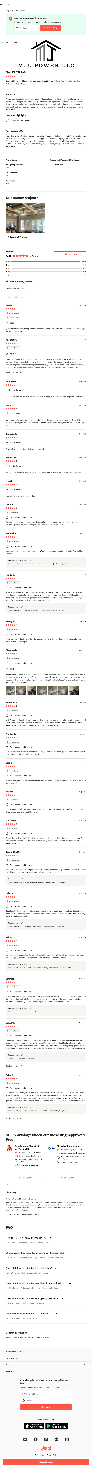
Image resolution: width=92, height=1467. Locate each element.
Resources (10, 1365)
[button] (25, 223)
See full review (12, 372)
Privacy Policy (52, 1455)
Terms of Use (40, 1455)
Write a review (70, 254)
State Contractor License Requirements (21, 1199)
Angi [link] (7, 11)
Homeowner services (13, 1351)
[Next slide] (13, 1185)
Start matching (50, 28)
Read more (10, 109)
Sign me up (46, 1407)
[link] (25, 1156)
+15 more (30, 84)
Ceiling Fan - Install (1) (15, 288)
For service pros (12, 1358)
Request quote (25, 1177)
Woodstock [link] (20, 11)
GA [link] (13, 11)
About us (9, 1371)
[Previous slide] (7, 1185)
